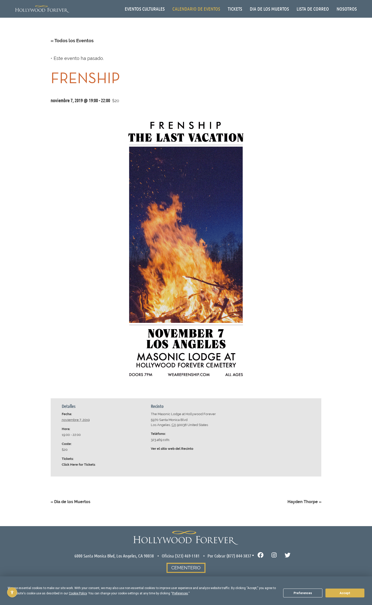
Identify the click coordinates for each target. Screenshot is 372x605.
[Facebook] (260, 555)
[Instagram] (274, 555)
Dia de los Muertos (70, 501)
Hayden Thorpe (304, 501)
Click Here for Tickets (78, 464)
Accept (345, 593)
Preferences (303, 593)
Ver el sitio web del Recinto (172, 449)
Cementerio (186, 567)
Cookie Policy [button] (78, 593)
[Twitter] (287, 555)
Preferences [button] (180, 593)
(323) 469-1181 (187, 555)
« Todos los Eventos (72, 40)
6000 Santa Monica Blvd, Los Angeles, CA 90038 (114, 555)
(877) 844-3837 (238, 555)
